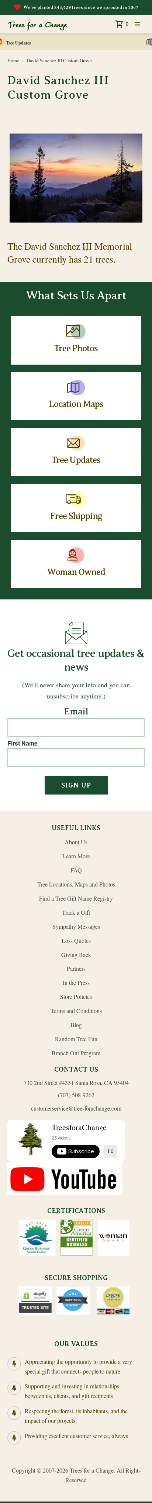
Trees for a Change (92, 1470)
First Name (22, 743)
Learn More (76, 856)
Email (76, 711)
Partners (76, 968)
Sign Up (76, 785)
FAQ (76, 870)
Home (13, 60)
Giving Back (76, 954)
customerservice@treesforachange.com (76, 1108)
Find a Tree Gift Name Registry (76, 898)
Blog (76, 1025)
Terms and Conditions (76, 1010)
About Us (76, 842)
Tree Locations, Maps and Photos (76, 884)
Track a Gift (76, 912)
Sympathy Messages (76, 926)
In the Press (76, 982)
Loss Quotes (76, 940)
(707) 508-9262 (76, 1095)
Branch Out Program (76, 1053)
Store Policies (76, 996)
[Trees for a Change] (37, 24)
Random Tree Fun (76, 1039)
